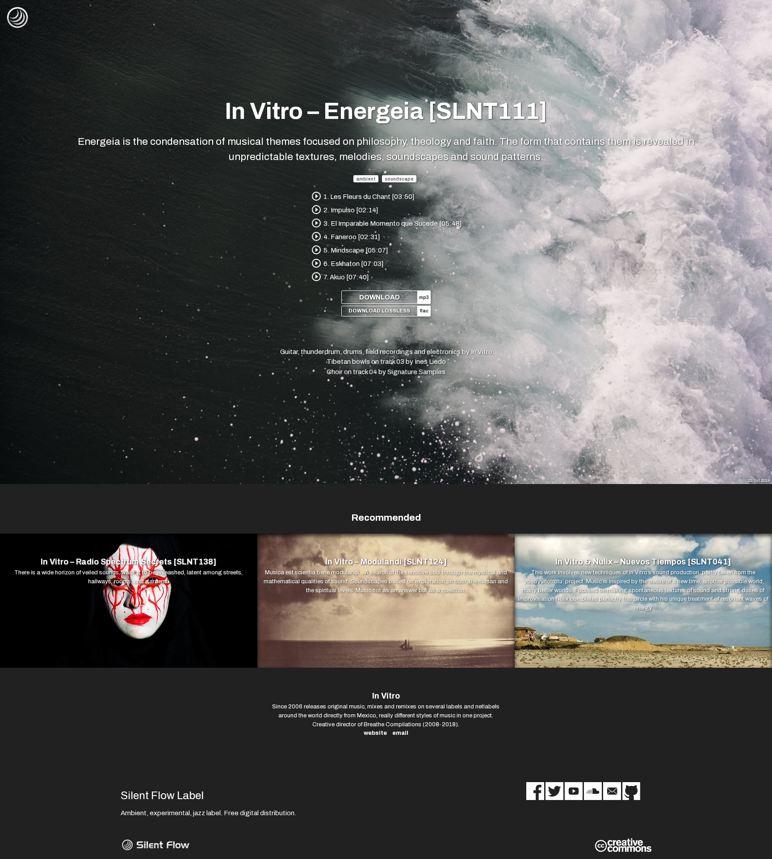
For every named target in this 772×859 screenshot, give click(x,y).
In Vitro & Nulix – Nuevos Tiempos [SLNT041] (643, 561)
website (375, 732)
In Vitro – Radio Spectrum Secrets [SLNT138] (128, 561)
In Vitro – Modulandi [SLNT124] (386, 561)
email (400, 732)
